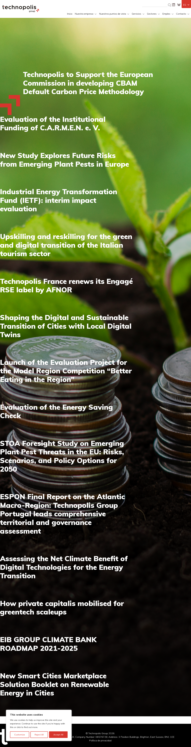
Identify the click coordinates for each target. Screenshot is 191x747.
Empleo (166, 13)
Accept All (58, 734)
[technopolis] (20, 11)
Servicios (136, 13)
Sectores (152, 13)
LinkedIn (173, 4)
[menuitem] (186, 5)
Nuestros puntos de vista (112, 13)
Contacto (181, 13)
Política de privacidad (100, 740)
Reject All (39, 734)
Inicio (69, 13)
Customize (19, 734)
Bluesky (178, 4)
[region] (39, 725)
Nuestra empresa (84, 13)
